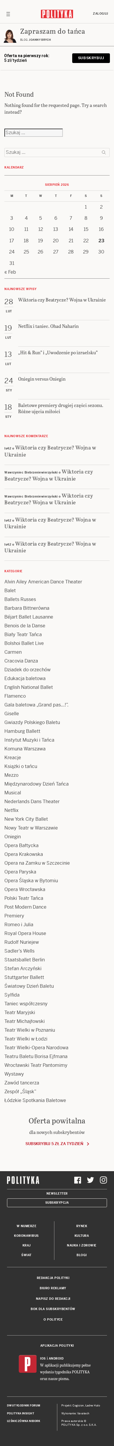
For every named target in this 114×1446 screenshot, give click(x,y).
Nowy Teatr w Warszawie (31, 828)
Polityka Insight (20, 1413)
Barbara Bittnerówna (26, 608)
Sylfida (12, 995)
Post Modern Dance (25, 907)
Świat (26, 1255)
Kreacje (12, 757)
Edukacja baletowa (25, 678)
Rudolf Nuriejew (21, 942)
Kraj (27, 1245)
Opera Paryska (20, 872)
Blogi (82, 1255)
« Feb (10, 272)
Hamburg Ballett (22, 731)
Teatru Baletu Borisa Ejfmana (36, 1056)
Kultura (82, 1236)
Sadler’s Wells (19, 951)
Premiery (14, 916)
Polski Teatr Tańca (23, 898)
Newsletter (57, 1193)
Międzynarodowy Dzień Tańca (36, 784)
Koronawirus (26, 1236)
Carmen (13, 652)
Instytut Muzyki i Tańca (29, 740)
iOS (43, 1358)
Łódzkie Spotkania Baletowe (35, 1100)
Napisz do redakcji (53, 1299)
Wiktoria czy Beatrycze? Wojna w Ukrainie (50, 451)
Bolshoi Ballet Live (24, 643)
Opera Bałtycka (21, 845)
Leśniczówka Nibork (23, 1421)
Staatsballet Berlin (24, 960)
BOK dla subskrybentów (53, 1309)
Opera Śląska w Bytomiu (31, 881)
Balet (10, 590)
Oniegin (12, 837)
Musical (12, 793)
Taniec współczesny (26, 1004)
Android (56, 1358)
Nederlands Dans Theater (32, 801)
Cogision (78, 1405)
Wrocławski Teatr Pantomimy (36, 1065)
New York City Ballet (26, 819)
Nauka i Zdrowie (81, 1245)
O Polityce (53, 1319)
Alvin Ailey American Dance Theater (43, 582)
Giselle (11, 714)
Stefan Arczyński (23, 968)
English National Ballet (28, 687)
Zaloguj (100, 14)
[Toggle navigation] (8, 14)
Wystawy (14, 1074)
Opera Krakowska (23, 854)
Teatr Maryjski (19, 1012)
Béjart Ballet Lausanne (28, 617)
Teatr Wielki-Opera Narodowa (36, 1048)
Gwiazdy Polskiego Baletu (32, 722)
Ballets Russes (20, 599)
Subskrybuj (91, 58)
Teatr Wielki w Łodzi (25, 1039)
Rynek (81, 1226)
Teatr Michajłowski (24, 1021)
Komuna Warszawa (25, 749)
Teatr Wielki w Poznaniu (29, 1030)
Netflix (11, 810)
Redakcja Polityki (53, 1278)
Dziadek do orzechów (27, 670)
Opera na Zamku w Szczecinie (37, 863)
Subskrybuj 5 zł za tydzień (54, 1143)
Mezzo (11, 775)
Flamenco (15, 696)
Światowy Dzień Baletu (29, 986)
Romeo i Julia (18, 925)
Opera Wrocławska (24, 889)
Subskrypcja (57, 1203)
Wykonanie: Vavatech (75, 1413)
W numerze (27, 1226)
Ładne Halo (92, 1405)
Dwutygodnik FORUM (23, 1405)
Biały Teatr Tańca (23, 634)
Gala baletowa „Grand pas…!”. (36, 705)
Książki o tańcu (20, 766)
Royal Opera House (25, 933)
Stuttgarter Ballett (24, 977)
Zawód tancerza (21, 1083)
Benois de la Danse (24, 626)
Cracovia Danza (21, 661)
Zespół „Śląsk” (20, 1092)
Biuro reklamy (53, 1288)
